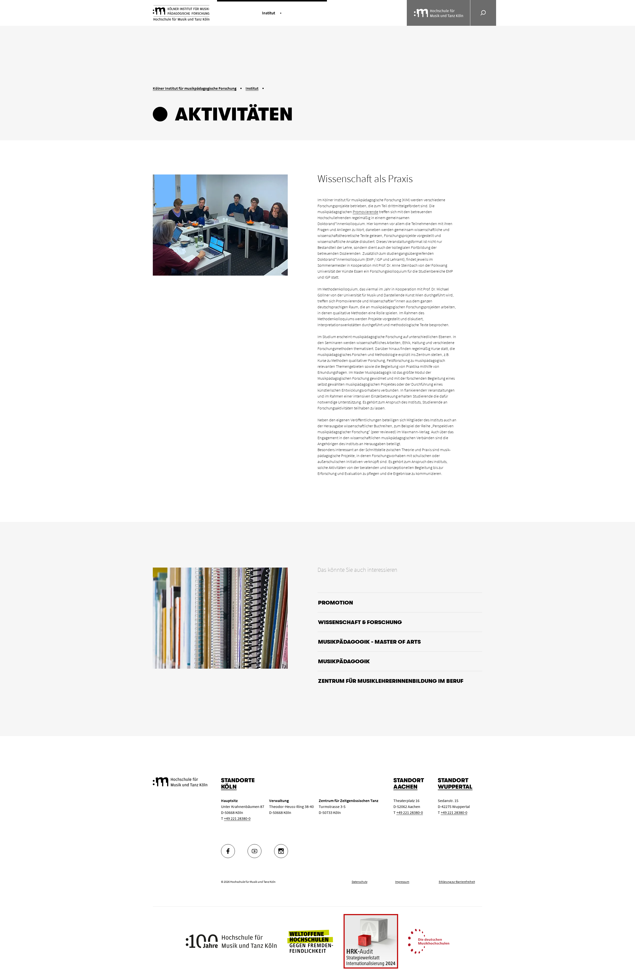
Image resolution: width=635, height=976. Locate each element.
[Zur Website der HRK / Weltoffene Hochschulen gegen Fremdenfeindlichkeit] (310, 940)
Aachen (405, 786)
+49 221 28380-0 (237, 818)
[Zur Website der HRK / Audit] (371, 941)
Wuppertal (455, 786)
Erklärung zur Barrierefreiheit (457, 882)
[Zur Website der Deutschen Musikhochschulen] (428, 940)
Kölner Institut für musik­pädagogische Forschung (194, 88)
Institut (252, 88)
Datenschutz (359, 882)
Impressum (402, 882)
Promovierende (365, 211)
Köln (229, 786)
